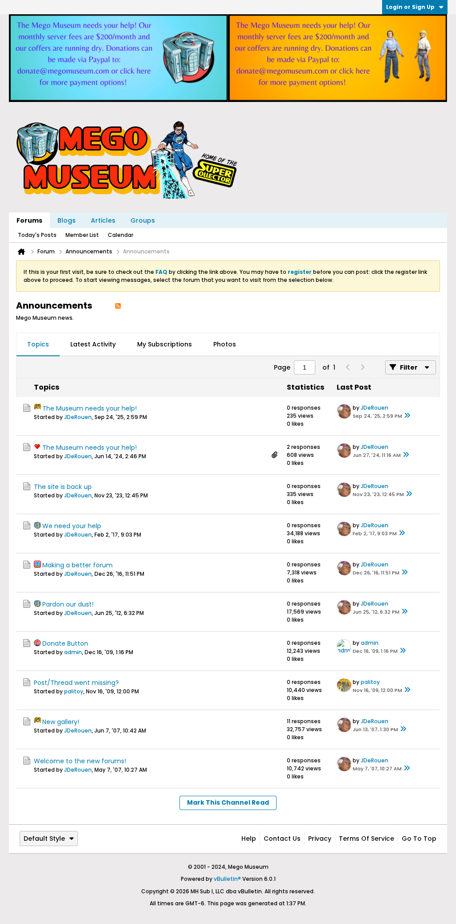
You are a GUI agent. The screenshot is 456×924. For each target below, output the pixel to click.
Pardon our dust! (68, 604)
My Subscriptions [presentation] (164, 344)
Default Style (44, 838)
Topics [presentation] (38, 344)
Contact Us (282, 838)
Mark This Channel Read (228, 802)
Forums (29, 220)
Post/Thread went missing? (76, 682)
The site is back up (63, 486)
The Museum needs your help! (89, 408)
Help (248, 838)
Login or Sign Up (410, 7)
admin (73, 652)
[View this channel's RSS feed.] (118, 305)
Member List (82, 235)
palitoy (73, 691)
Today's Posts (37, 235)
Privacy (319, 838)
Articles (103, 220)
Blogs (66, 220)
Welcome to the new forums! (80, 761)
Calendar (120, 235)
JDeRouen (78, 417)
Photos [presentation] (224, 344)
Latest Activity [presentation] (93, 344)
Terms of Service (366, 838)
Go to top (419, 838)
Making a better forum (77, 565)
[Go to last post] (407, 416)
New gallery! (60, 721)
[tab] (38, 344)
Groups (142, 220)
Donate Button (65, 643)
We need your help (71, 525)
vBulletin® (227, 879)
